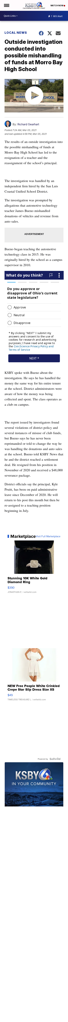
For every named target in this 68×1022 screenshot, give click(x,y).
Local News (16, 33)
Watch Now (57, 5)
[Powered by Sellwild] (54, 759)
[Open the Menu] (6, 5)
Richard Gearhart (28, 124)
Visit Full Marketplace (48, 536)
